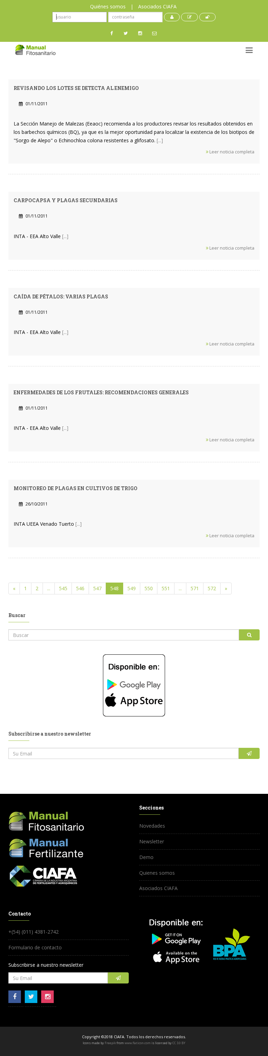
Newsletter (151, 841)
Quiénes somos (108, 6)
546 (80, 588)
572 (212, 588)
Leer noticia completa (231, 152)
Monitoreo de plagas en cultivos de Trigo (75, 488)
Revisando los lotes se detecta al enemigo (76, 88)
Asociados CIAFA (157, 6)
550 (148, 588)
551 (166, 588)
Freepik (110, 1043)
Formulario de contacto (35, 947)
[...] (160, 140)
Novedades (152, 825)
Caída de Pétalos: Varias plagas (61, 296)
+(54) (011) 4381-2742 (33, 931)
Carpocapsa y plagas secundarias (66, 200)
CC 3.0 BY (178, 1043)
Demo (146, 857)
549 (131, 588)
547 (97, 588)
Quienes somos (157, 872)
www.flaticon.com (138, 1043)
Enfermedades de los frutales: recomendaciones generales (101, 392)
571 (195, 588)
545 (63, 588)
